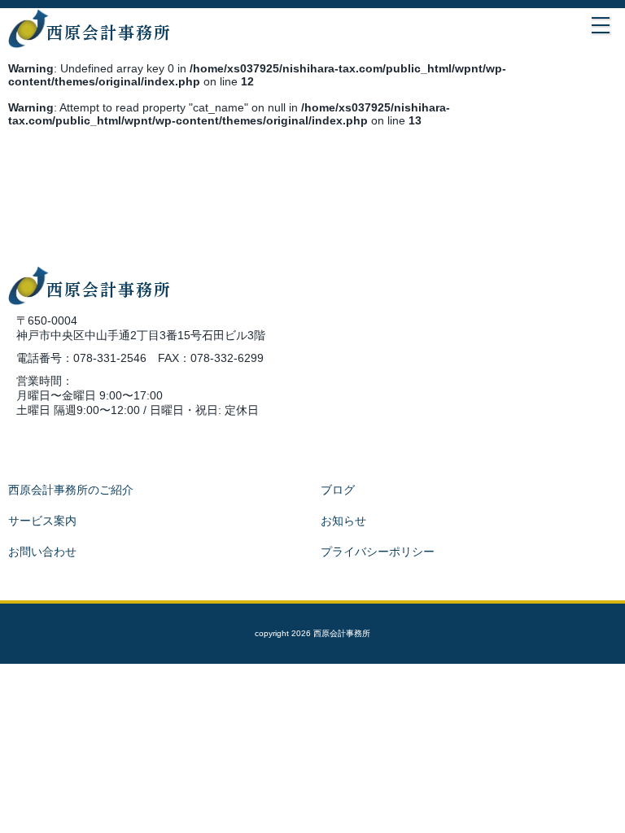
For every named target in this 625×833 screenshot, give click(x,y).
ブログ (338, 489)
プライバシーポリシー (378, 551)
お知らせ (343, 520)
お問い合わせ (42, 551)
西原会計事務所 (109, 32)
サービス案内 (42, 520)
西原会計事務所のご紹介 (70, 489)
